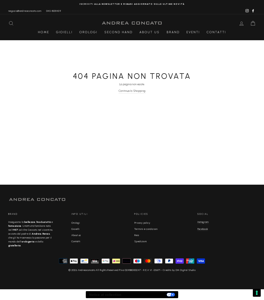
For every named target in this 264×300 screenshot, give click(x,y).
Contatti (216, 32)
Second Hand (118, 32)
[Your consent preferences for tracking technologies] (257, 293)
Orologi (88, 32)
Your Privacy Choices (146, 295)
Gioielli (64, 32)
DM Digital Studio (186, 270)
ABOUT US (149, 32)
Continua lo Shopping (132, 91)
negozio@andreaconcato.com (24, 10)
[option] (132, 4)
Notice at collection (105, 295)
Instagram (203, 222)
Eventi (193, 32)
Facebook (202, 229)
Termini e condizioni (146, 229)
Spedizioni (140, 241)
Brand (173, 32)
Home (43, 32)
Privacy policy (142, 222)
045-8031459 (53, 10)
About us (76, 235)
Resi (136, 235)
